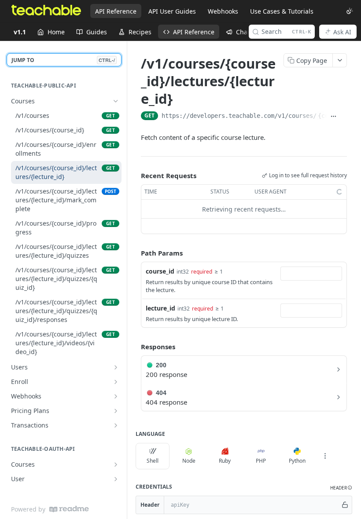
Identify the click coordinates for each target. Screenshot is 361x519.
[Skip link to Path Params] (134, 253)
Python (297, 460)
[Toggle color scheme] (350, 11)
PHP (261, 460)
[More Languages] (325, 456)
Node (188, 460)
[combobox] (311, 274)
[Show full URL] (333, 116)
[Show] (345, 505)
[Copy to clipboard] (343, 116)
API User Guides (172, 11)
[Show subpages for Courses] (115, 464)
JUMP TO (63, 60)
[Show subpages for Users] (115, 367)
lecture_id (160, 308)
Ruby (225, 460)
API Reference (115, 11)
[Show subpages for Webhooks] (115, 396)
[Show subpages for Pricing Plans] (115, 410)
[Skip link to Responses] (134, 347)
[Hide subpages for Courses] (115, 101)
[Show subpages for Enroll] (115, 381)
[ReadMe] (69, 509)
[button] (341, 488)
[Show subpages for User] (115, 478)
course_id (160, 271)
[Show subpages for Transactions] (115, 425)
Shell (152, 460)
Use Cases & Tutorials (281, 11)
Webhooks (223, 11)
